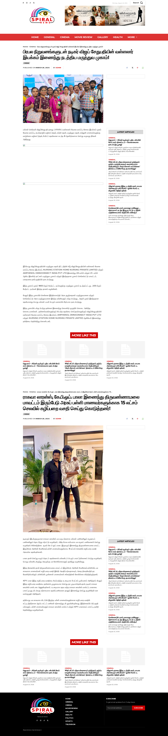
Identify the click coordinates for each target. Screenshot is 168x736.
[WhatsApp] (142, 68)
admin (58, 68)
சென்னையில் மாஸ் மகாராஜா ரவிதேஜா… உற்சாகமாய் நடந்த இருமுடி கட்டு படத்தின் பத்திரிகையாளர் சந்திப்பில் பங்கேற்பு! (124, 210)
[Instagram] (27, 3)
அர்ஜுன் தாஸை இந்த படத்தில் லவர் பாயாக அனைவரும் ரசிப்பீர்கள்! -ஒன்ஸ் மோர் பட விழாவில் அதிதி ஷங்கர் (125, 188)
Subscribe (138, 708)
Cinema (32, 47)
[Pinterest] (137, 68)
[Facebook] (23, 3)
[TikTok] (30, 3)
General (112, 138)
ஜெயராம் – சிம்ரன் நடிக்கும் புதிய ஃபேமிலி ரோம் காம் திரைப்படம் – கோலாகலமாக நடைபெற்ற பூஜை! (124, 142)
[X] (34, 3)
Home (25, 47)
